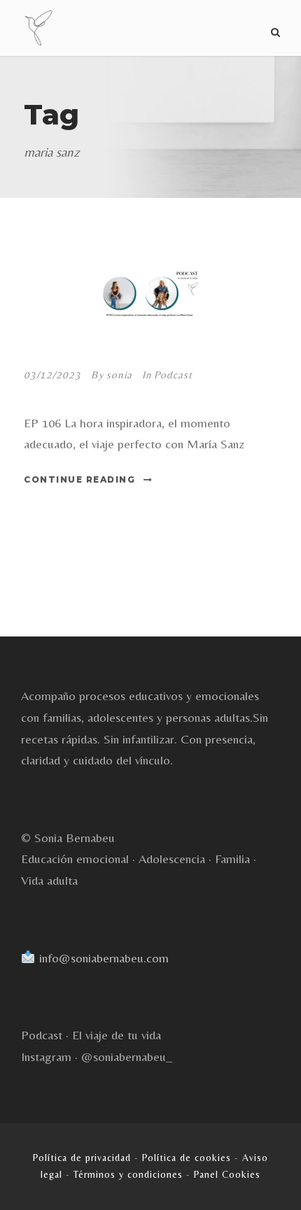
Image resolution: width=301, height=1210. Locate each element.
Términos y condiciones (128, 1174)
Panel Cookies (227, 1174)
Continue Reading (79, 479)
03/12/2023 (52, 374)
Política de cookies (186, 1157)
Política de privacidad (82, 1157)
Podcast (173, 374)
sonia (119, 374)
